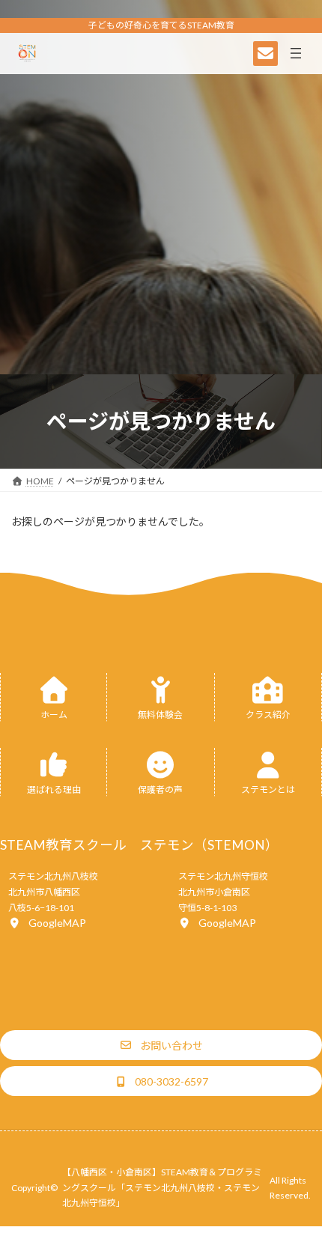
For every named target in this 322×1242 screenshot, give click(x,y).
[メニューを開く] (295, 53)
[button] (47, 922)
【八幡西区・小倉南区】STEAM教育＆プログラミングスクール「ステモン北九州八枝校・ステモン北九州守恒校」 (162, 1187)
